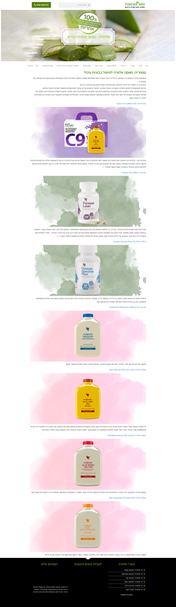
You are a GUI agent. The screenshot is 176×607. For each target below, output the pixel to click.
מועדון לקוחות (87, 66)
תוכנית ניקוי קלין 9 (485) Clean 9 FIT (131, 103)
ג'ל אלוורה (123, 66)
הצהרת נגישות (127, 595)
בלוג (37, 66)
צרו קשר (30, 66)
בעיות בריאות (99, 66)
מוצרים (133, 66)
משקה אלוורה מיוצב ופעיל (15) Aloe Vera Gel (127, 370)
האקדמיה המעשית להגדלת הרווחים (68, 66)
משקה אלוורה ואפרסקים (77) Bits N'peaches (127, 498)
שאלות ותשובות (111, 66)
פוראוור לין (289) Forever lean (134, 172)
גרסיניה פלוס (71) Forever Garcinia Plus (129, 241)
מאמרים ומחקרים (47, 66)
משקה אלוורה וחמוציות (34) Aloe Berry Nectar (127, 435)
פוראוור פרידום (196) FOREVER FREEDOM (127, 307)
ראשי (146, 66)
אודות (140, 66)
